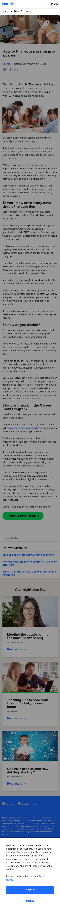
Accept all (30, 889)
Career (28, 11)
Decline (30, 901)
